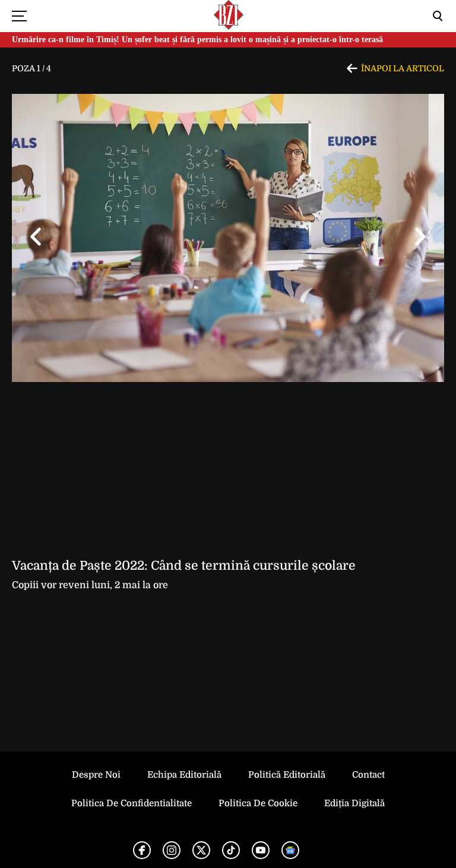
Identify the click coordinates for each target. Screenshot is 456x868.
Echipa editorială (184, 774)
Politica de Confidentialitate (131, 803)
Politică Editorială (286, 774)
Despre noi (96, 774)
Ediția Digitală (354, 803)
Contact (368, 774)
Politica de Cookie (257, 803)
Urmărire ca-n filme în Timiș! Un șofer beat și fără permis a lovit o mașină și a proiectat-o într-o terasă (197, 39)
